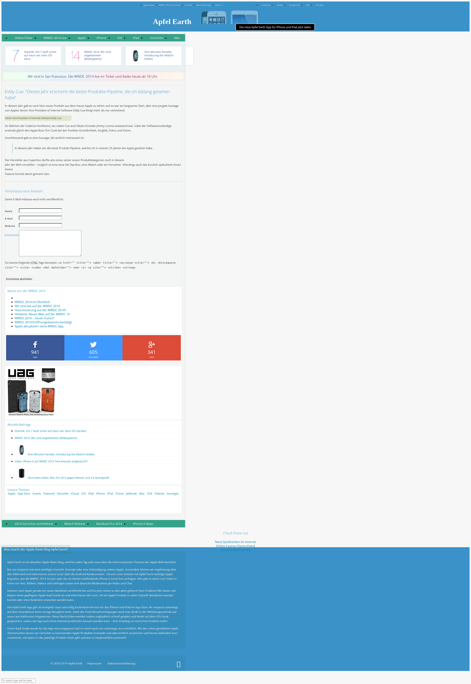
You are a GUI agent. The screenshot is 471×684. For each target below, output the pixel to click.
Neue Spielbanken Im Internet (235, 542)
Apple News (149, 5)
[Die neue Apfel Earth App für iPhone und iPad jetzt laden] (260, 17)
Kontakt (188, 5)
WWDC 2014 (38, 579)
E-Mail (9, 218)
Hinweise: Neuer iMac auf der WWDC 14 (42, 314)
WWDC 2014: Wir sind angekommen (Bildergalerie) (97, 55)
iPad (136, 38)
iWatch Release (74, 524)
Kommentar (12, 235)
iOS (119, 38)
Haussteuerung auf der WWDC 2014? (40, 310)
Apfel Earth (14, 562)
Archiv (218, 5)
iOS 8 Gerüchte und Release (34, 524)
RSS (308, 5)
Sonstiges (173, 493)
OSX (149, 493)
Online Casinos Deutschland (235, 546)
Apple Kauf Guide (49, 595)
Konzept (70, 569)
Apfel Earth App (203, 5)
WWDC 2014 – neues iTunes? (34, 318)
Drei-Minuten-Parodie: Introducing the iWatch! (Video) (158, 55)
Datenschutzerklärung (121, 663)
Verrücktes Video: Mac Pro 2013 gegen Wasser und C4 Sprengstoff (68, 477)
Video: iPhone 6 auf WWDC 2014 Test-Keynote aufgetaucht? (51, 461)
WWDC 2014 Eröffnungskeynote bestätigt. (44, 322)
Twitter (280, 5)
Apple (82, 38)
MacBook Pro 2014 (109, 524)
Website (10, 226)
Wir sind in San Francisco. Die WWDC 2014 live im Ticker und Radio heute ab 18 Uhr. (97, 76)
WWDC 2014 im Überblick (32, 302)
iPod (110, 493)
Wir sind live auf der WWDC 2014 (37, 306)
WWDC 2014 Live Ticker (170, 5)
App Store (24, 493)
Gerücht (59, 569)
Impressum (94, 663)
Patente (159, 493)
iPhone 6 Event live (111, 579)
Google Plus (294, 5)
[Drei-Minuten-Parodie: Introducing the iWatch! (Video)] (21, 454)
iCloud (75, 493)
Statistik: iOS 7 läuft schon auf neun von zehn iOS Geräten (50, 431)
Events (37, 493)
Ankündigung (98, 569)
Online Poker (24, 38)
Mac (177, 38)
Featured (48, 493)
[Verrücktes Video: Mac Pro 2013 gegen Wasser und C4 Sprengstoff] (21, 477)
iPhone (101, 38)
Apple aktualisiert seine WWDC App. (39, 326)
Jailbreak (131, 493)
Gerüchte (156, 38)
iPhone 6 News (143, 524)
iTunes (119, 493)
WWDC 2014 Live (55, 38)
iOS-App (320, 5)
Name (8, 211)
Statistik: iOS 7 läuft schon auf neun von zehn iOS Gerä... (40, 55)
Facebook (266, 5)
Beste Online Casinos (235, 550)
